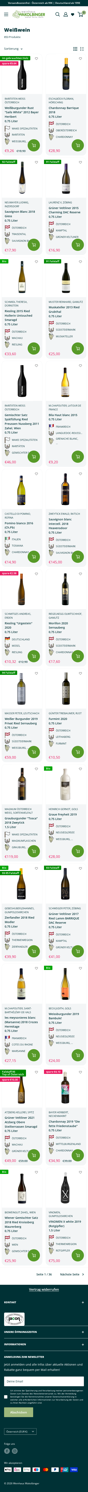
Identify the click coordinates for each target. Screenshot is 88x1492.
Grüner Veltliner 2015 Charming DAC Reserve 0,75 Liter (64, 212)
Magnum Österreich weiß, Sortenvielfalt (19, 811)
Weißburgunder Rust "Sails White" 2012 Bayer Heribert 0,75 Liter (22, 114)
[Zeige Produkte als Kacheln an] (75, 49)
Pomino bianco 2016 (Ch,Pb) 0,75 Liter (19, 527)
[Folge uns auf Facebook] (7, 1451)
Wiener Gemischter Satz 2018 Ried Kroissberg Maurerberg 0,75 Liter (21, 1224)
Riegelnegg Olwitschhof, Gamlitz (65, 615)
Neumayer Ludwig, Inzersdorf (17, 204)
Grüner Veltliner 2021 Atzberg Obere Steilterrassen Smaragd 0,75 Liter (21, 1124)
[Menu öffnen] (6, 14)
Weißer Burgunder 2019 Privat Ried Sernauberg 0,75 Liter (21, 723)
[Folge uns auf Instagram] (15, 1451)
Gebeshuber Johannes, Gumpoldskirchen (19, 910)
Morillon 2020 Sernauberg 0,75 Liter (58, 627)
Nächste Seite (69, 1274)
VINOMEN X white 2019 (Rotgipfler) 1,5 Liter (65, 1226)
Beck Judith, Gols (60, 1008)
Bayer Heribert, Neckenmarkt (59, 1114)
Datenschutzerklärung (63, 1396)
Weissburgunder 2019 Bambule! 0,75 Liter (64, 1018)
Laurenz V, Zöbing (60, 202)
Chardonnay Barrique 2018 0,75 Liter (64, 112)
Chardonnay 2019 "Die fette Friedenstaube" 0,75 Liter (64, 1126)
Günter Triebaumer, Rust (65, 713)
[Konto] (66, 14)
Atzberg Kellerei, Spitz (19, 1112)
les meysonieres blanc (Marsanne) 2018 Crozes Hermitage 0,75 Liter (21, 1024)
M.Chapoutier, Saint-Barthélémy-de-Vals (18, 1010)
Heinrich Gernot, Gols (63, 809)
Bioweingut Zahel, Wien (20, 1212)
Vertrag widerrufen (44, 1289)
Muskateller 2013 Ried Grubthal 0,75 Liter (64, 311)
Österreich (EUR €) (16, 1431)
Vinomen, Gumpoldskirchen (61, 1214)
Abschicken (18, 1412)
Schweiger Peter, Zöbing (65, 908)
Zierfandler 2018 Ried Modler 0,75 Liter (19, 922)
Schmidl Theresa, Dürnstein (16, 303)
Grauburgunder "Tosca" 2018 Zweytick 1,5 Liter (21, 822)
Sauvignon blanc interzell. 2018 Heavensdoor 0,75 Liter (60, 525)
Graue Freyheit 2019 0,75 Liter (63, 816)
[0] (80, 14)
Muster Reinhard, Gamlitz (66, 302)
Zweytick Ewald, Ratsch (64, 514)
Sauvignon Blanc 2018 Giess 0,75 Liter (20, 216)
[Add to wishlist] (36, 58)
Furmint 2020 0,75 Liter (58, 721)
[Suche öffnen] (57, 14)
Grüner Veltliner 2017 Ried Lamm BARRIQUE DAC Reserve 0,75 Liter (64, 920)
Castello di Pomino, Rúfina (18, 515)
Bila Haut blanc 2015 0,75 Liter (63, 417)
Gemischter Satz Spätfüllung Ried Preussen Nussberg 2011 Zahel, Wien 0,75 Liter (22, 424)
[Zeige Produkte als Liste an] (82, 49)
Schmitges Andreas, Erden (18, 615)
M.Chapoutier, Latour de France (65, 407)
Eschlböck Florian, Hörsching (61, 100)
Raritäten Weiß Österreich (15, 100)
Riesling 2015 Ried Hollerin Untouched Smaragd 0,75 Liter (18, 317)
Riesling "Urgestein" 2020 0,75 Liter (18, 627)
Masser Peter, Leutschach (22, 713)
